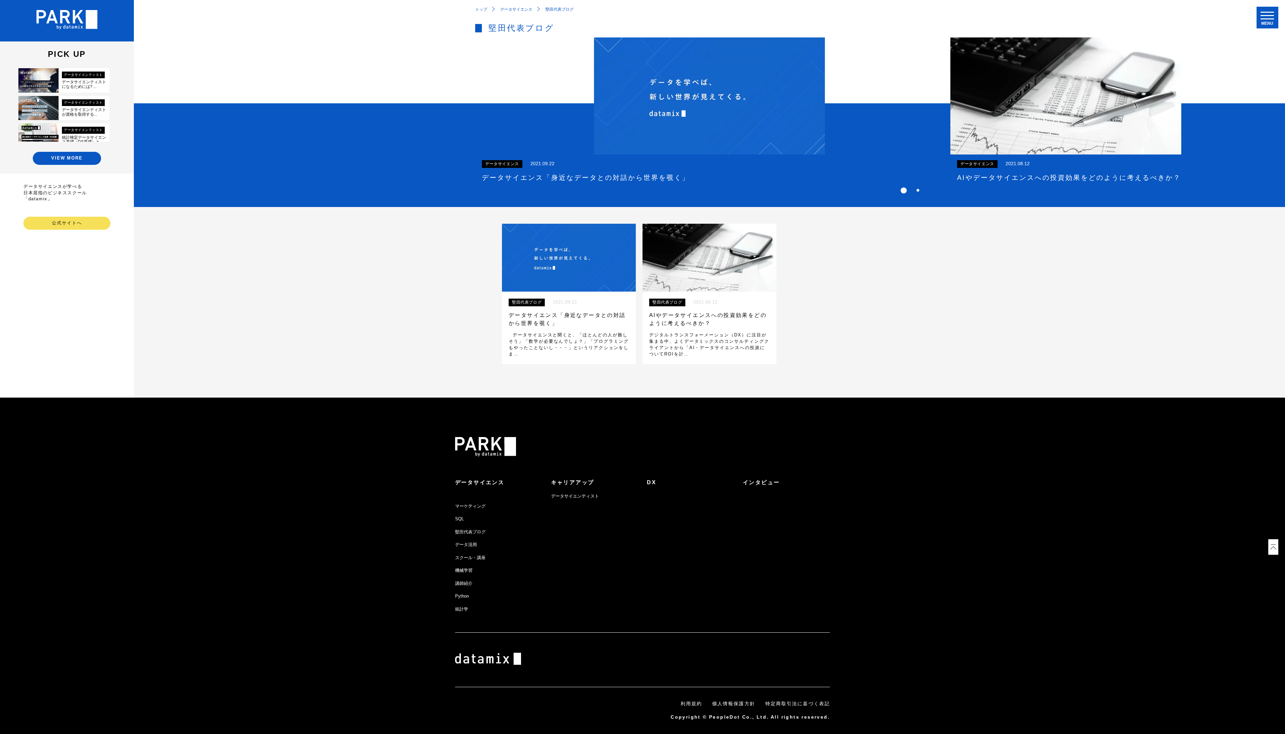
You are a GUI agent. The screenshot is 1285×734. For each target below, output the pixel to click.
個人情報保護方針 (733, 703)
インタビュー (761, 482)
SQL (459, 518)
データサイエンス (479, 482)
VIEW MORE (67, 158)
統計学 (461, 609)
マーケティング (470, 506)
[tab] (904, 190)
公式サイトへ (67, 222)
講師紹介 (464, 583)
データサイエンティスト (575, 496)
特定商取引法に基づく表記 (797, 703)
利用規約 (691, 703)
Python (462, 596)
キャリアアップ (572, 482)
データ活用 (466, 544)
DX (651, 482)
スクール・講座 (470, 557)
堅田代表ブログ (470, 531)
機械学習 (464, 570)
